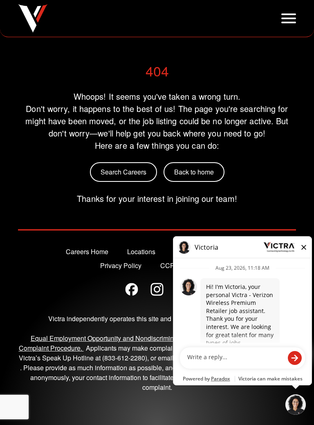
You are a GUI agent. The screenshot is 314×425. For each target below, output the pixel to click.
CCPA (169, 265)
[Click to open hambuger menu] (288, 18)
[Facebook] (131, 289)
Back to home (194, 172)
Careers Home (87, 251)
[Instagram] (157, 289)
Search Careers (123, 172)
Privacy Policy (120, 265)
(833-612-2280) (124, 357)
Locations (141, 251)
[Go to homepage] (33, 18)
